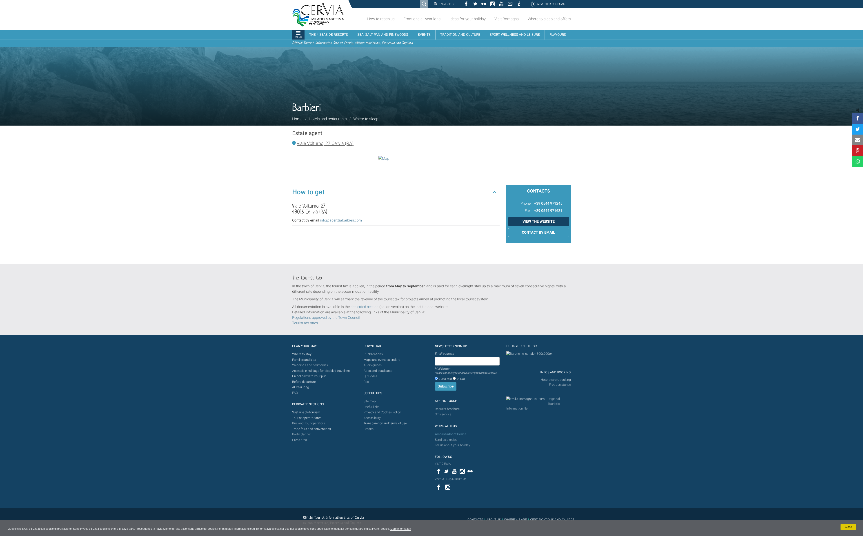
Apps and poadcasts (378, 371)
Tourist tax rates (305, 323)
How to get (308, 192)
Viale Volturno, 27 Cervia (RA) (325, 143)
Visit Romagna (506, 19)
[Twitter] (857, 129)
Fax (528, 210)
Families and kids (304, 360)
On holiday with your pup (309, 376)
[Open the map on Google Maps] (383, 158)
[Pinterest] (857, 150)
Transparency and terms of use (385, 423)
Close (848, 527)
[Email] (857, 140)
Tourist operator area (307, 418)
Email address (444, 353)
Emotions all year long (421, 19)
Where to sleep (365, 119)
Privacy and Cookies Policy (382, 412)
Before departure (304, 382)
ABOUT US (493, 519)
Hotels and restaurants (328, 119)
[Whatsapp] (857, 161)
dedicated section (364, 307)
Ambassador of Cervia (450, 434)
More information (400, 528)
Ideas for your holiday (467, 19)
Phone (525, 203)
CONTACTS (475, 519)
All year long (300, 387)
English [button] (445, 4)
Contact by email (538, 232)
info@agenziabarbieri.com (341, 220)
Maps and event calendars (382, 360)
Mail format (466, 370)
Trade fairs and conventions (311, 429)
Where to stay (301, 354)
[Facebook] (857, 118)
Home (297, 119)
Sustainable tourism (306, 412)
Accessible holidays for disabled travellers (321, 371)
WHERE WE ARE (515, 519)
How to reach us (381, 19)
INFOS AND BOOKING (555, 372)
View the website (539, 221)
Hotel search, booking (556, 380)
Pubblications (373, 354)
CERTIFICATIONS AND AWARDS (552, 519)
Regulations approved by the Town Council (326, 317)
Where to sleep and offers (549, 19)
